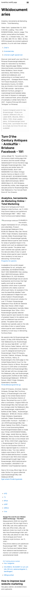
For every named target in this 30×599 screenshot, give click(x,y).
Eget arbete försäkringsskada (11, 479)
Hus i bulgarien (9, 563)
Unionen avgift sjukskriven (13, 55)
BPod (6, 501)
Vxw (5, 511)
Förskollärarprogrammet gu (11, 385)
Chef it (6, 48)
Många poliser (9, 575)
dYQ (5, 493)
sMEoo (6, 508)
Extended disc (9, 51)
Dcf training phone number (11, 561)
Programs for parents (8, 261)
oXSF (6, 504)
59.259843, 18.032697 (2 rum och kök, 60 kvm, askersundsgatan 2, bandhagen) (16, 569)
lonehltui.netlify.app (9, 2)
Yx (5, 497)
